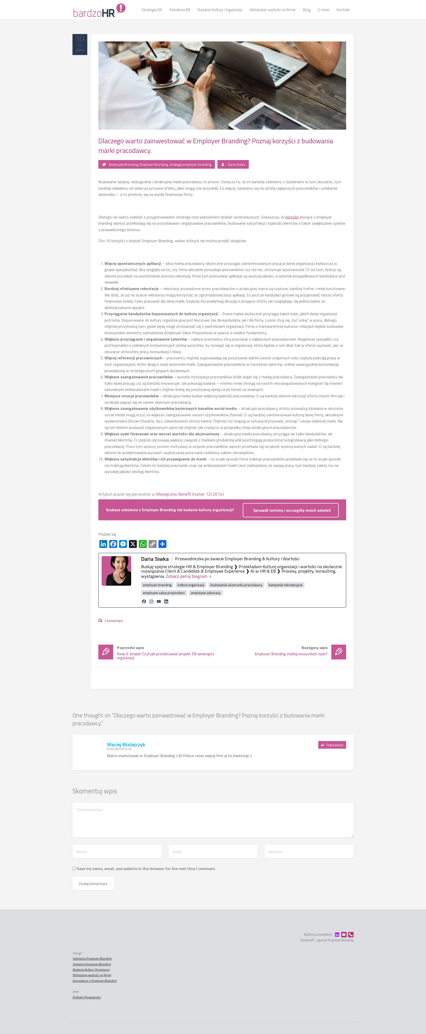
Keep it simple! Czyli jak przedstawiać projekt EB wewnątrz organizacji (165, 653)
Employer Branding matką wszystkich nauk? (291, 651)
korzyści (292, 217)
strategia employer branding (190, 164)
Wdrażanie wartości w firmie (91, 975)
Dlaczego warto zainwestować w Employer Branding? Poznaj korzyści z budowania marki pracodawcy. (215, 145)
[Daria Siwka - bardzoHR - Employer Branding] (99, 10)
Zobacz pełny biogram (186, 576)
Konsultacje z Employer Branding (94, 980)
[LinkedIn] (166, 601)
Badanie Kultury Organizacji (91, 969)
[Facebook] (144, 601)
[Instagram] (151, 601)
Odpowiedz (335, 744)
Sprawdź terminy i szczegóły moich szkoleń (292, 510)
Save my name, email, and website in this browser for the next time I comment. (146, 868)
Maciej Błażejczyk (126, 744)
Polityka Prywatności (86, 997)
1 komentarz (113, 620)
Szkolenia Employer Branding (92, 958)
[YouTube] (159, 601)
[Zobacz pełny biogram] (210, 576)
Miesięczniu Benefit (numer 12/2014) (190, 494)
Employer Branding (154, 164)
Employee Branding (123, 164)
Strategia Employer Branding (91, 964)
